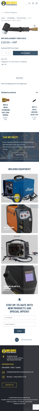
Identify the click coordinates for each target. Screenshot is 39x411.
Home (3, 18)
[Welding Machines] (19, 188)
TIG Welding (10, 18)
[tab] (19, 77)
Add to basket (25, 53)
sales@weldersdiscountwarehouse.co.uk (20, 372)
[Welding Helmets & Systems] (19, 279)
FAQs (12, 367)
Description (19, 78)
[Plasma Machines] (19, 249)
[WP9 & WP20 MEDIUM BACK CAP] (34, 100)
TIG (5, 64)
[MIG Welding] (19, 218)
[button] (37, 3)
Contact (18, 367)
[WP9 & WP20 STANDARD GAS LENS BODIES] (5, 99)
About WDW (5, 367)
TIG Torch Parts (21, 18)
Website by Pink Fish (19, 403)
